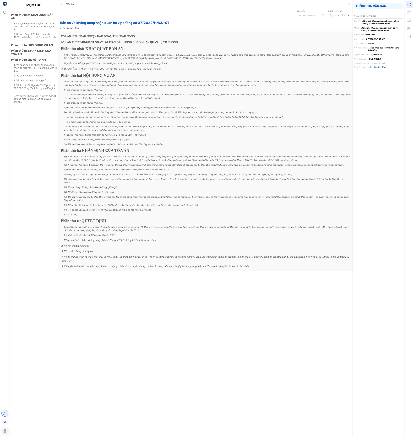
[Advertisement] (33, 162)
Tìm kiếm (301, 11)
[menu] (5, 213)
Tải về (330, 11)
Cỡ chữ (338, 11)
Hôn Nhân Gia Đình (377, 67)
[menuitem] (5, 4)
